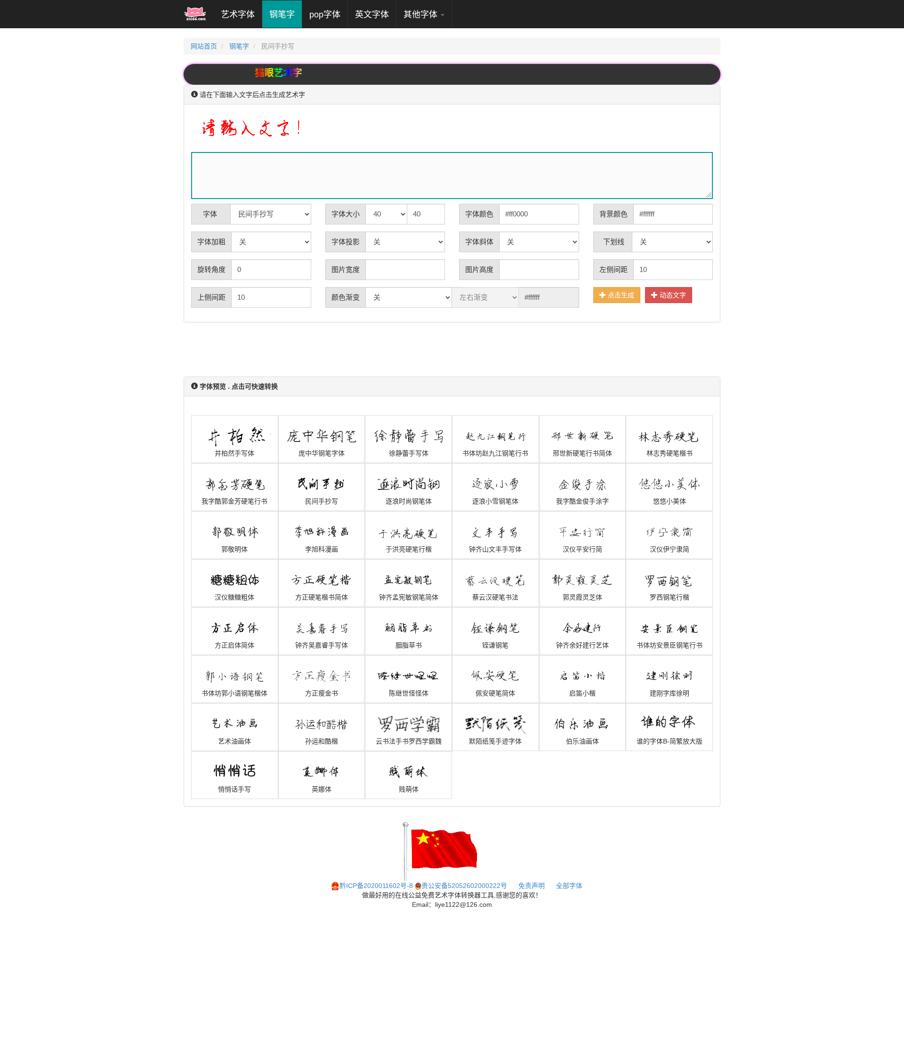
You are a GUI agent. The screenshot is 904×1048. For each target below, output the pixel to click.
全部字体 (569, 885)
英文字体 (372, 14)
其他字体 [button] (422, 14)
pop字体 (324, 14)
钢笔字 (282, 14)
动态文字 (672, 295)
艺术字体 (241, 14)
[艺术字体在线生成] (195, 14)
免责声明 (531, 885)
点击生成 (620, 295)
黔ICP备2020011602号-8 (376, 885)
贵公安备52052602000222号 (464, 885)
